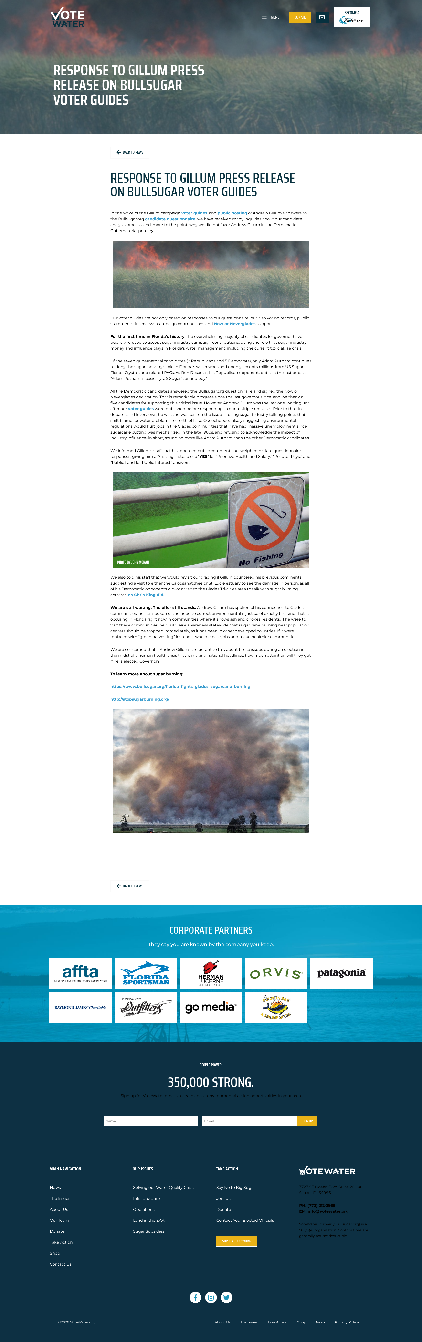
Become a (352, 13)
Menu (275, 17)
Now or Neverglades (235, 324)
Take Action (61, 1242)
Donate (300, 17)
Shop (55, 1253)
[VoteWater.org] (67, 17)
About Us (59, 1209)
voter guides (194, 213)
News (55, 1187)
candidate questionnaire (170, 219)
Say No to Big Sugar (235, 1187)
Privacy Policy (347, 1322)
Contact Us (61, 1264)
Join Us (223, 1198)
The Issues (60, 1198)
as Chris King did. (146, 595)
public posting (232, 213)
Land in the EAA (148, 1220)
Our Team (59, 1220)
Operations (144, 1209)
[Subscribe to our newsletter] (322, 17)
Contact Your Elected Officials (245, 1220)
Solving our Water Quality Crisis (163, 1187)
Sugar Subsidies (148, 1231)
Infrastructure (146, 1198)
